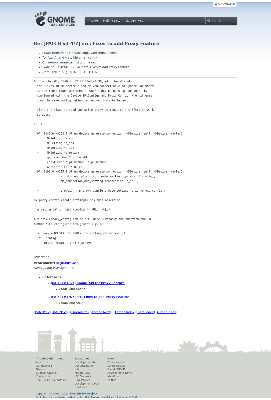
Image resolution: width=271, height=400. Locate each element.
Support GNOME (46, 372)
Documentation (84, 365)
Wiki (77, 369)
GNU (134, 397)
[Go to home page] (61, 27)
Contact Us (43, 376)
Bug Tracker (82, 380)
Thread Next (100, 312)
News (111, 358)
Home (94, 20)
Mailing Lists (111, 20)
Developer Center (86, 362)
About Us (42, 362)
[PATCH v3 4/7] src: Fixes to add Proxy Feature (90, 297)
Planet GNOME (116, 369)
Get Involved (44, 365)
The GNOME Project (50, 358)
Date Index (145, 312)
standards (59, 397)
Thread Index (124, 312)
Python (121, 397)
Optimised (42, 397)
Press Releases (116, 362)
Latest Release (116, 365)
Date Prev (42, 312)
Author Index (166, 312)
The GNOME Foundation (51, 380)
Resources (82, 358)
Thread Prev (80, 312)
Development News (119, 372)
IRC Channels (83, 376)
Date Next (59, 312)
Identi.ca (113, 376)
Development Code (87, 383)
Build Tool (81, 387)
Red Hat (84, 397)
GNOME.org (226, 3)
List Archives (134, 20)
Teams (40, 369)
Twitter (111, 380)
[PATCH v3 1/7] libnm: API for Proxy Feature (88, 283)
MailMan (110, 397)
